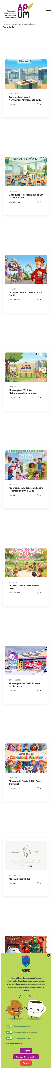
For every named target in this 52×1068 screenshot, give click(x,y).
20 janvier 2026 (14, 875)
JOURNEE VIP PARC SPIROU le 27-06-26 (26, 294)
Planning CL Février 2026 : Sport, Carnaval (25, 782)
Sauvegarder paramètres (26, 1057)
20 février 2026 (14, 680)
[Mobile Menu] (48, 10)
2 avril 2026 (13, 485)
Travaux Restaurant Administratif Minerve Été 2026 (25, 98)
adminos (16, 104)
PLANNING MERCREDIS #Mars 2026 (24, 587)
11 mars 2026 (13, 582)
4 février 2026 (14, 778)
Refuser (26, 1063)
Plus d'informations (14, 1043)
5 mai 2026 (13, 387)
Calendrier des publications (22, 24)
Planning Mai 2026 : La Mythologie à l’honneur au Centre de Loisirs (22, 393)
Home (5, 24)
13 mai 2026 (13, 289)
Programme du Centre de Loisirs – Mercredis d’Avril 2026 (26, 489)
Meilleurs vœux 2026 (19, 879)
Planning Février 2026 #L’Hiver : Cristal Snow (25, 685)
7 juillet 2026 (13, 94)
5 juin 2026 (13, 191)
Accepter (26, 1051)
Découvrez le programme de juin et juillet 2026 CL (26, 196)
